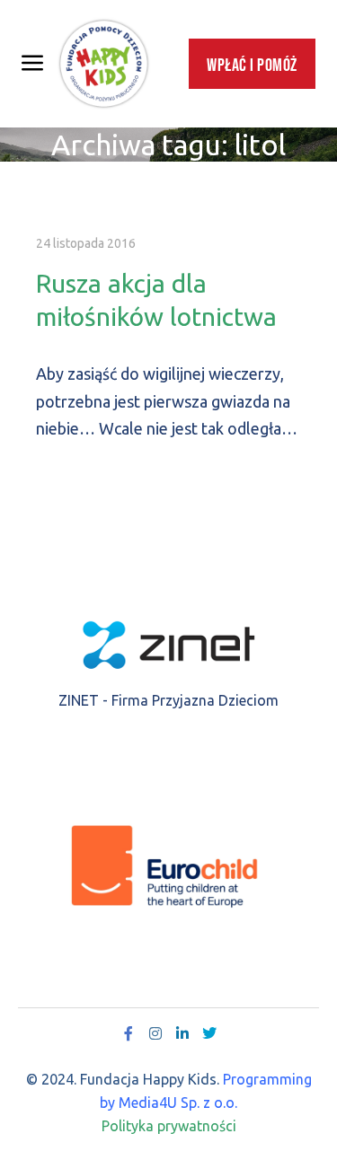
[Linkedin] (182, 1033)
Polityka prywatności (169, 1126)
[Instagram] (155, 1033)
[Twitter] (209, 1033)
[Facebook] (128, 1033)
